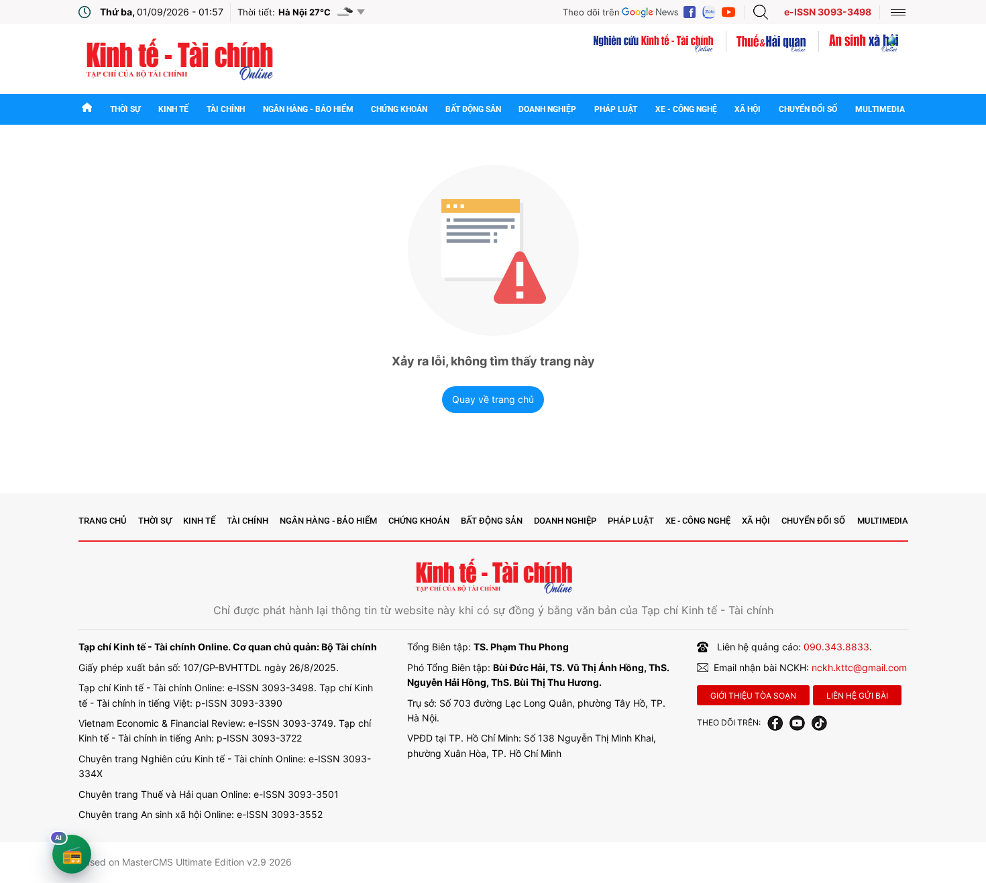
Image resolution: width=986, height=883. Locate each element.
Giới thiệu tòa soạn (753, 696)
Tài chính (226, 109)
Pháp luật (615, 109)
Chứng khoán (399, 109)
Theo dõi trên (591, 12)
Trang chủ (102, 521)
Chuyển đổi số (808, 109)
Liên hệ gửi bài (857, 696)
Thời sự (125, 109)
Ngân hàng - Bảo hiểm (308, 109)
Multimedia (880, 109)
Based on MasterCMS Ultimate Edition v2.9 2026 (185, 862)
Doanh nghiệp (547, 109)
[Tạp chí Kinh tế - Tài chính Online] (178, 58)
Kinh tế (173, 109)
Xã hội (747, 109)
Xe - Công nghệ (686, 109)
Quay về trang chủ (493, 399)
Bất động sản (473, 109)
